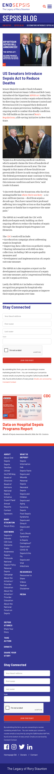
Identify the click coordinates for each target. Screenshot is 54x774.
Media (23, 594)
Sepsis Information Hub (25, 464)
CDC (9, 236)
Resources (26, 572)
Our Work (9, 531)
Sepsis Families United (7, 467)
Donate (8, 646)
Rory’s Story (9, 526)
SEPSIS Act (35, 95)
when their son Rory (32, 194)
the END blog (9, 474)
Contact (7, 510)
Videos (23, 582)
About (7, 454)
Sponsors (8, 513)
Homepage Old (10, 754)
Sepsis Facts (25, 470)
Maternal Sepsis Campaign (8, 571)
